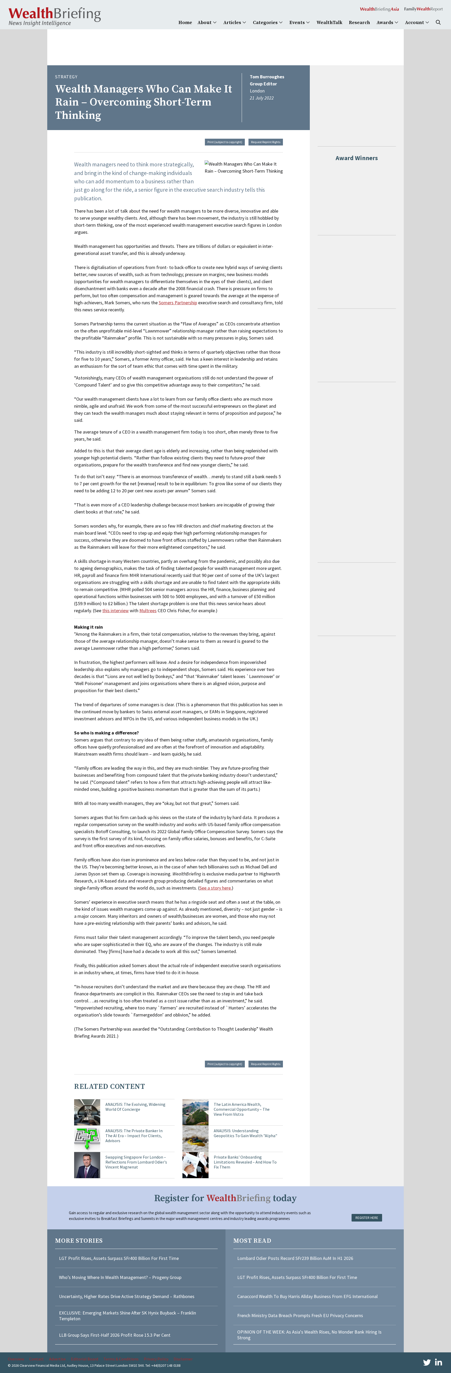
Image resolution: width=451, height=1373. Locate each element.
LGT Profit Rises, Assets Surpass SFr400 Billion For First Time (119, 1258)
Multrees (148, 610)
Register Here (366, 1218)
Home (185, 23)
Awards (385, 23)
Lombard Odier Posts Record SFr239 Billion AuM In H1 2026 (295, 1258)
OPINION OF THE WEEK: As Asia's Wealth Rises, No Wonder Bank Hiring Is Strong (309, 1335)
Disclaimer (183, 1359)
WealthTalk (329, 23)
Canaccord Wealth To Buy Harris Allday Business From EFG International (307, 1296)
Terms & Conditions (121, 1359)
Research (359, 23)
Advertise (57, 1359)
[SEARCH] (438, 22)
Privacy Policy (156, 1359)
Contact (36, 1359)
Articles (232, 23)
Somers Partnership (178, 303)
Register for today (225, 1198)
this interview (115, 610)
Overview (16, 1359)
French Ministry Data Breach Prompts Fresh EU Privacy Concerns (300, 1315)
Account (415, 23)
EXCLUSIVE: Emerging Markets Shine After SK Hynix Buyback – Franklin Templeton (127, 1316)
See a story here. (215, 888)
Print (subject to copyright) (224, 142)
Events (297, 23)
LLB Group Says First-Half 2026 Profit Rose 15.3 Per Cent (114, 1335)
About (205, 23)
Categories (266, 23)
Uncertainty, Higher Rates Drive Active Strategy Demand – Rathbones (126, 1296)
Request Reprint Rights (265, 142)
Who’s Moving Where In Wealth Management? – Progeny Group (120, 1277)
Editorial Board (84, 1359)
